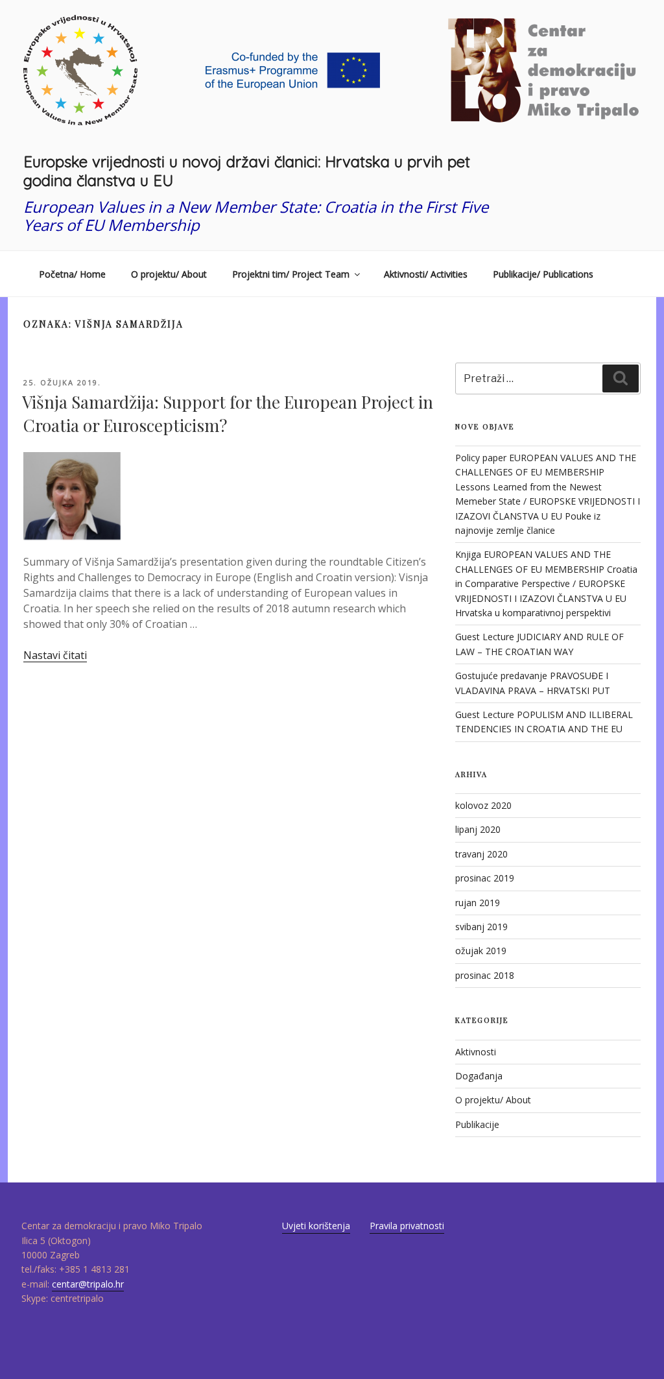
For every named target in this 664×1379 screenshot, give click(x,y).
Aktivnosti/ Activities (426, 274)
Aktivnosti (475, 1052)
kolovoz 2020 (483, 805)
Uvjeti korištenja (316, 1225)
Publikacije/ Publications (543, 274)
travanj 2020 (481, 854)
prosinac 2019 (484, 878)
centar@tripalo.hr (88, 1284)
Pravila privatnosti (407, 1225)
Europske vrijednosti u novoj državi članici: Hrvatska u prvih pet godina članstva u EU (246, 171)
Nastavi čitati (55, 655)
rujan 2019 (477, 902)
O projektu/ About (169, 274)
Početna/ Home (72, 274)
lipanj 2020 (478, 829)
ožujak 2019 (480, 950)
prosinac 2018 (484, 975)
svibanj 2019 (481, 926)
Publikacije (477, 1124)
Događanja (479, 1076)
